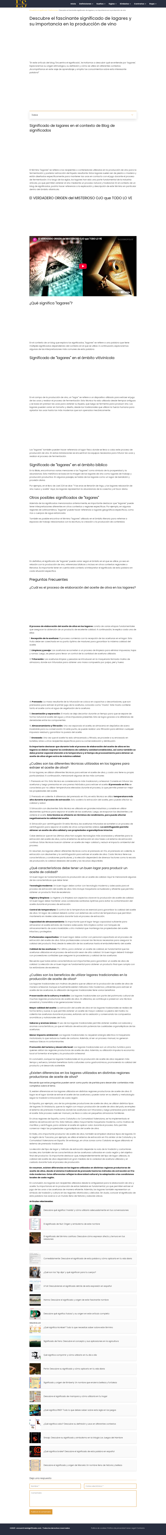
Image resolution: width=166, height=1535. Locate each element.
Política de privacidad (116, 1528)
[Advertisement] (83, 43)
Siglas (112, 3)
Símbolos (124, 3)
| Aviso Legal (130, 1528)
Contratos (139, 3)
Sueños (99, 3)
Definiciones (85, 3)
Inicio (73, 3)
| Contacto (140, 1528)
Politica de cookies (98, 1528)
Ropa (151, 3)
